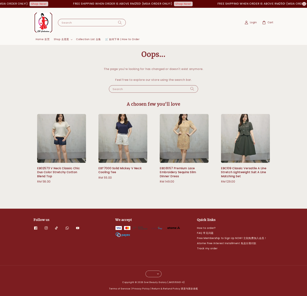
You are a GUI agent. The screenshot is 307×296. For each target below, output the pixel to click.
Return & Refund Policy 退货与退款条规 (175, 288)
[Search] (120, 22)
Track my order (207, 248)
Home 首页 (43, 39)
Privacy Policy (141, 288)
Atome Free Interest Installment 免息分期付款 (226, 243)
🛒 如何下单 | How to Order (122, 39)
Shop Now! (34, 4)
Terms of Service (119, 288)
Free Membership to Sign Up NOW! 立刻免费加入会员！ (232, 238)
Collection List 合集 (88, 39)
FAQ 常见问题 (205, 233)
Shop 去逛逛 (61, 39)
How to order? (206, 228)
